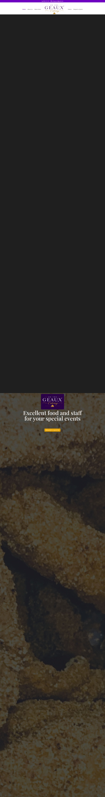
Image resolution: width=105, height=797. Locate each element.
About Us (30, 9)
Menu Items (38, 9)
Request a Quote (78, 9)
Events (69, 9)
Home (24, 9)
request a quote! (52, 430)
